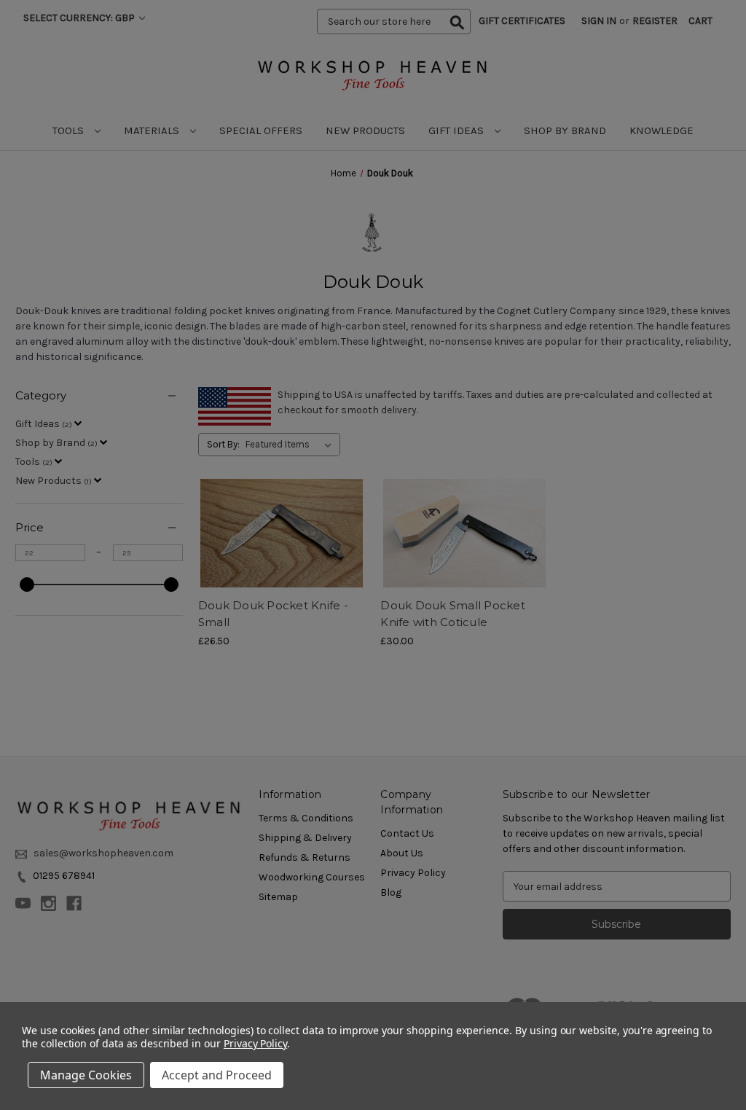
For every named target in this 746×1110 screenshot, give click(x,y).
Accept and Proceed (217, 1075)
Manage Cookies (86, 1075)
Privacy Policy (255, 1043)
